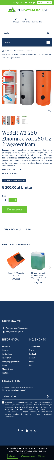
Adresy (32, 357)
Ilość (4, 196)
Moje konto (37, 339)
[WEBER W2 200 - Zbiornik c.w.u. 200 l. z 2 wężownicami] (8, 120)
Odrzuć (41, 456)
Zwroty (32, 350)
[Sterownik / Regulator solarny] (16, 260)
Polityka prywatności (11, 361)
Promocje (6, 346)
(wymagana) (28, 409)
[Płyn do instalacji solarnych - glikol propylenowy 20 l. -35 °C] (38, 260)
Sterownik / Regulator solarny (16, 274)
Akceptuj (12, 456)
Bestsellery (7, 354)
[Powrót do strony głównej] (3, 51)
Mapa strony (7, 369)
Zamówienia (34, 346)
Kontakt (5, 373)
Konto (31, 361)
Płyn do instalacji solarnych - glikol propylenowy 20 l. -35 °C (38, 276)
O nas (4, 365)
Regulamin (6, 357)
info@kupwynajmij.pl (14, 331)
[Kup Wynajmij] (27, 9)
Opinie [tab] (28, 229)
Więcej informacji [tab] (12, 229)
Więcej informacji (28, 456)
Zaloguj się (17, 2)
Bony (31, 365)
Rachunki (33, 354)
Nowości (5, 350)
